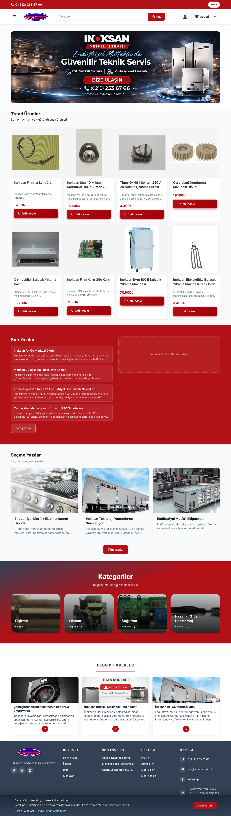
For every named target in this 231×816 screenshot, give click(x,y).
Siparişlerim (148, 769)
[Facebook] (14, 770)
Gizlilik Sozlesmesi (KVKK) (118, 769)
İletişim (67, 763)
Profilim (145, 757)
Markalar (68, 775)
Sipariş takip (148, 775)
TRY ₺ (214, 4)
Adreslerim (147, 763)
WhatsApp (194, 779)
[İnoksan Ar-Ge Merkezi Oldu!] (186, 729)
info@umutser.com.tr (200, 769)
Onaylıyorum (205, 805)
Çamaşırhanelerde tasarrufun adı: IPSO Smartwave (41, 709)
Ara (158, 16)
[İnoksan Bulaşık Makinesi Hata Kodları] (115, 729)
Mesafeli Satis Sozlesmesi (118, 763)
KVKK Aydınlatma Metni (52, 810)
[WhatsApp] (30, 770)
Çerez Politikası (24, 810)
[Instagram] (22, 770)
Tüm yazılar (23, 428)
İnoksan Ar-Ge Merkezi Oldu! (175, 707)
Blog (66, 769)
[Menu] (14, 16)
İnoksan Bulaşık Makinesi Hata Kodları (110, 707)
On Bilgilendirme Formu (116, 757)
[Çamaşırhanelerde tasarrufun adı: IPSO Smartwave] (45, 729)
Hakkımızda (70, 757)
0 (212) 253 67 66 (199, 759)
